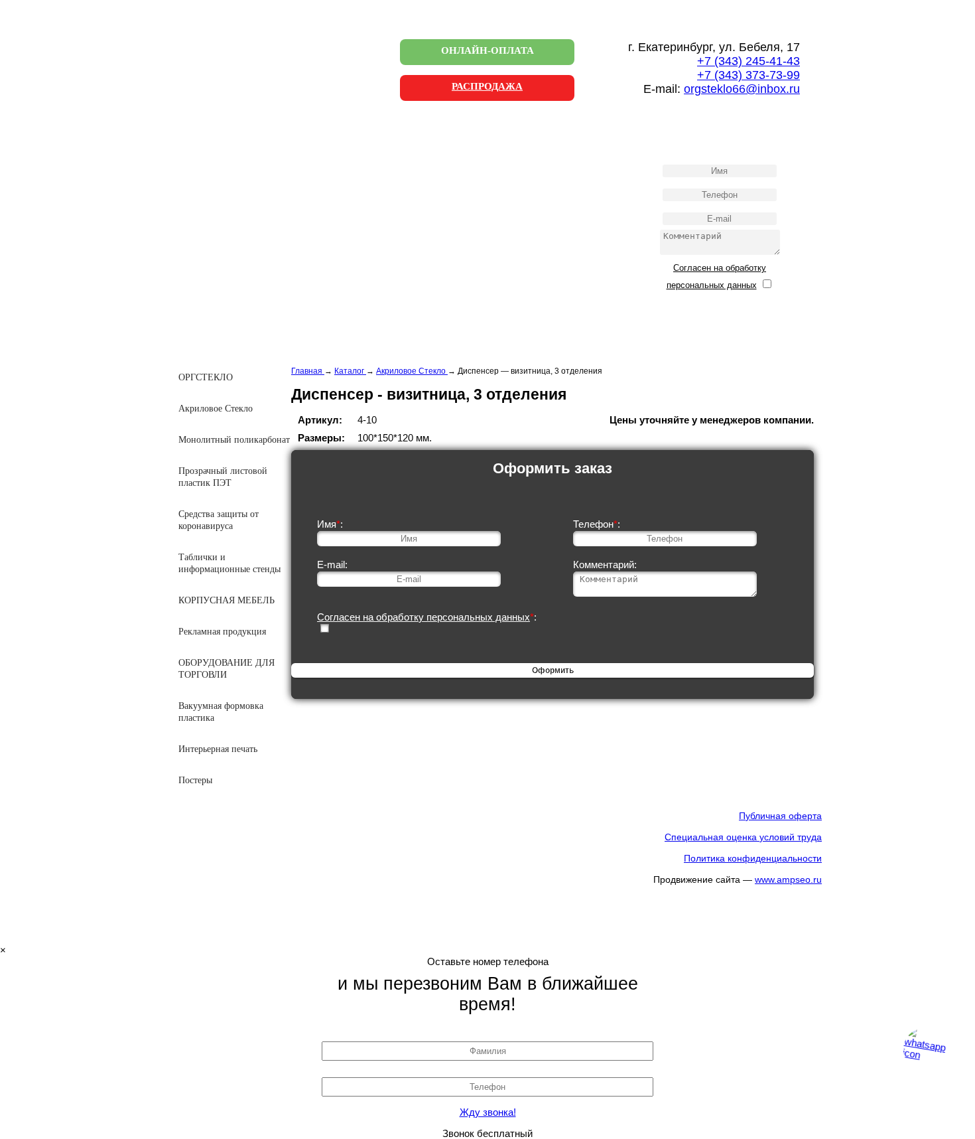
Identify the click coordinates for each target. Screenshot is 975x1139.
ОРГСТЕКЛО (205, 377)
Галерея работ (225, 189)
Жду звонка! (488, 1112)
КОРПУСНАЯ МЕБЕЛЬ (226, 600)
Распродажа (487, 86)
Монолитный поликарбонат (234, 440)
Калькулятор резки (235, 244)
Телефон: (596, 524)
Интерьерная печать (217, 749)
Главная (213, 135)
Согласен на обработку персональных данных (423, 617)
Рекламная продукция (222, 632)
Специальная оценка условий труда (743, 837)
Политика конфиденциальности (753, 858)
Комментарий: (605, 564)
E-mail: (332, 564)
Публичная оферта (780, 815)
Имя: (330, 524)
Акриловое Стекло (215, 409)
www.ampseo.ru (788, 879)
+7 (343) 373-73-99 (748, 75)
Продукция (220, 162)
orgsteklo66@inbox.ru (742, 89)
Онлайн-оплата (487, 50)
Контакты (216, 217)
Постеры (195, 780)
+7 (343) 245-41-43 (748, 61)
